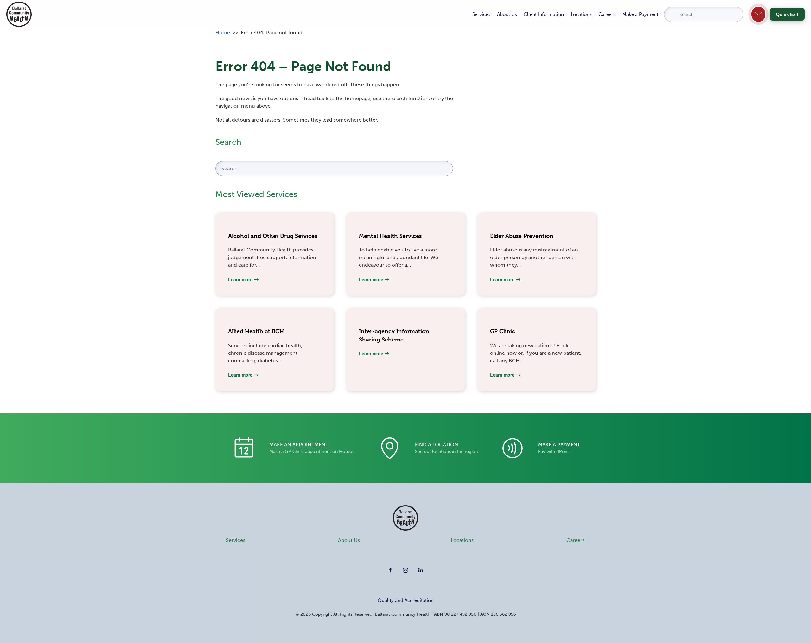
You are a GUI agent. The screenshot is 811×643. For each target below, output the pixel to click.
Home (222, 32)
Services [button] (481, 14)
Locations (581, 14)
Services (235, 540)
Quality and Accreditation (406, 600)
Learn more (240, 279)
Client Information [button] (544, 14)
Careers (607, 14)
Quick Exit (787, 14)
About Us (349, 540)
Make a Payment (640, 14)
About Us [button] (507, 14)
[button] (758, 14)
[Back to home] (19, 14)
